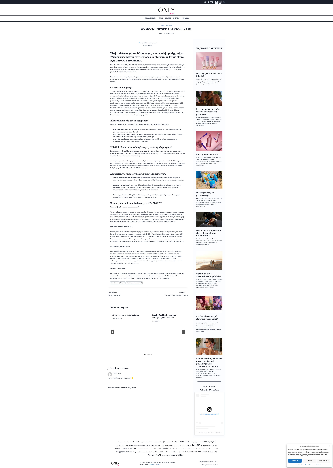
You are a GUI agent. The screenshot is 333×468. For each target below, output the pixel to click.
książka (164, 445)
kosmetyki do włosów (136, 445)
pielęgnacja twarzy (213, 448)
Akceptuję (295, 460)
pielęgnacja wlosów (126, 451)
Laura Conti (177, 445)
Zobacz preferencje (323, 460)
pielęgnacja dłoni (202, 448)
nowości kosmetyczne (125, 448)
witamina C (186, 452)
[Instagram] (220, 2)
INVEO (199, 442)
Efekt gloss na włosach (207, 154)
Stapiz (165, 452)
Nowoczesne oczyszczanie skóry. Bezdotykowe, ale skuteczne (208, 233)
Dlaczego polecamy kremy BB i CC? (209, 74)
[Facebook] (216, 2)
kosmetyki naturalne (152, 445)
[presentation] (209, 61)
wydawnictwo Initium (201, 452)
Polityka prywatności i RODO (314, 464)
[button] (329, 446)
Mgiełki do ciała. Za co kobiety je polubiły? (208, 275)
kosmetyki (209, 442)
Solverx (158, 452)
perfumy (174, 448)
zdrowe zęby (166, 455)
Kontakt (210, 2)
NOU (214, 445)
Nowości (186, 18)
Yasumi (154, 454)
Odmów (309, 460)
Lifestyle (176, 18)
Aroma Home (128, 442)
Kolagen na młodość (114, 293)
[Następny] (183, 332)
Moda (161, 18)
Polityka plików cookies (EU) (209, 465)
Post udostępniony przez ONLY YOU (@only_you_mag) (211, 432)
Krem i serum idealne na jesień (125, 315)
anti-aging (120, 442)
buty (142, 442)
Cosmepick (155, 442)
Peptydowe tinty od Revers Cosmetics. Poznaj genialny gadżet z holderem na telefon (209, 362)
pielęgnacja (194, 448)
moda (194, 445)
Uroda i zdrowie (150, 18)
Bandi (136, 442)
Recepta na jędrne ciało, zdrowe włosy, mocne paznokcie (208, 112)
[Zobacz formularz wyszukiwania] (223, 2)
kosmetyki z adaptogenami (134, 283)
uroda (178, 452)
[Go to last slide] (112, 332)
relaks (145, 452)
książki (170, 445)
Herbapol (194, 442)
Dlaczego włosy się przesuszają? (205, 194)
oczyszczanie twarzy (155, 448)
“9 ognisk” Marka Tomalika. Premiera (176, 293)
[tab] (144, 354)
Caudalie (147, 442)
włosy (214, 452)
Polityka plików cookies (302, 464)
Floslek (122, 283)
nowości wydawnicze (142, 448)
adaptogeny (114, 283)
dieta (163, 442)
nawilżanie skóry (206, 445)
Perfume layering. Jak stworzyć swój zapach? (207, 317)
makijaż (185, 445)
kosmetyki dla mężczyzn (122, 445)
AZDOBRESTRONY (154, 464)
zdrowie (177, 455)
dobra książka (171, 442)
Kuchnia (168, 18)
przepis (139, 452)
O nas (204, 2)
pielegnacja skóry (184, 448)
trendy (172, 452)
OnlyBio (166, 448)
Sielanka (151, 451)
